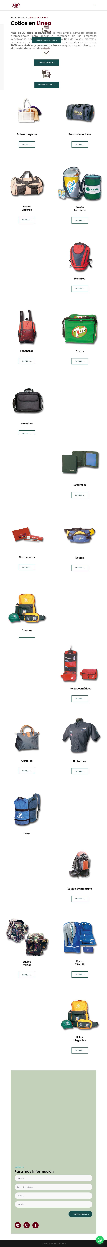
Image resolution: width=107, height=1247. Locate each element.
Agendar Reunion (46, 62)
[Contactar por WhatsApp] (100, 1240)
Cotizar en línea (46, 85)
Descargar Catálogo (45, 40)
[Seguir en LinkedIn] (18, 1225)
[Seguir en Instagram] (26, 1225)
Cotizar (26, 144)
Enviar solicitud (80, 1214)
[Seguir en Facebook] (35, 1225)
